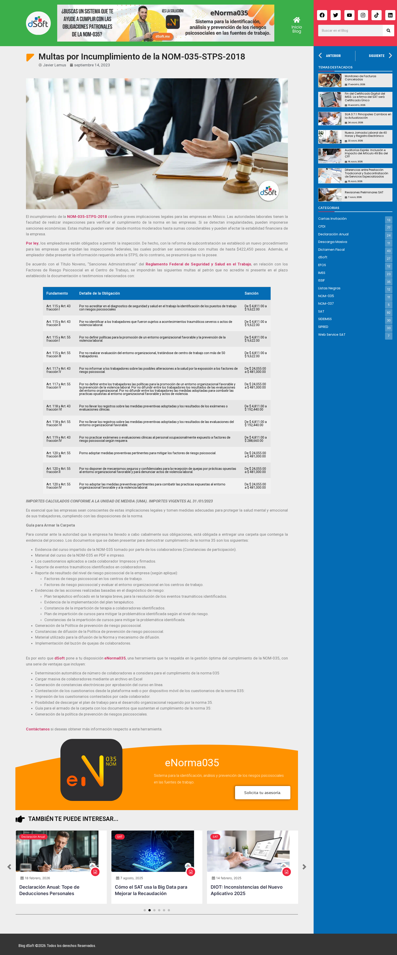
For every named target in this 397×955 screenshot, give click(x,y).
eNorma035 (192, 763)
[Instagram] (363, 15)
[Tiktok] (376, 15)
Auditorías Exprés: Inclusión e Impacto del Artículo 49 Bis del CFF (366, 153)
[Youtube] (349, 15)
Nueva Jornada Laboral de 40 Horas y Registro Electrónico (366, 134)
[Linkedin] (390, 15)
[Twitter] (336, 15)
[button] (9, 867)
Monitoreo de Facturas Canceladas (360, 77)
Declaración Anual (33, 836)
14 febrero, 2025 (228, 878)
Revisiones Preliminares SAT (364, 192)
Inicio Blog (297, 29)
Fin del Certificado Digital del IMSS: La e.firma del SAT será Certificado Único (365, 97)
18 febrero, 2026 (37, 878)
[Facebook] (322, 15)
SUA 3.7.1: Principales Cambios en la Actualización (368, 115)
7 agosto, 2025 (131, 878)
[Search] (388, 30)
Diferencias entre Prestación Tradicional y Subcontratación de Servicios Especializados (366, 173)
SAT (119, 836)
